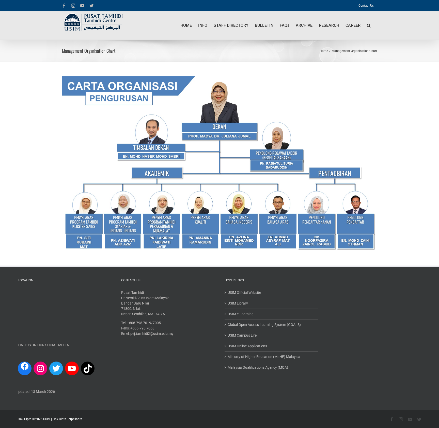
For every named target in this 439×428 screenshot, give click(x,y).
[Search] (369, 25)
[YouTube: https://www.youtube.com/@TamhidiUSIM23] (72, 368)
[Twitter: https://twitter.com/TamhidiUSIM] (56, 368)
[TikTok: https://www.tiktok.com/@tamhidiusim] (88, 368)
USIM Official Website (244, 293)
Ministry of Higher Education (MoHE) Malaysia (264, 357)
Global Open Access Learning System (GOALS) (264, 325)
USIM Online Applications (247, 346)
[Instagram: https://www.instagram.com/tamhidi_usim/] (40, 368)
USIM (46, 419)
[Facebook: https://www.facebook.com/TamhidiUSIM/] (25, 367)
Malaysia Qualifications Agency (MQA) (258, 367)
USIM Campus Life (242, 335)
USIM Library (238, 303)
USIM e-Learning (241, 314)
